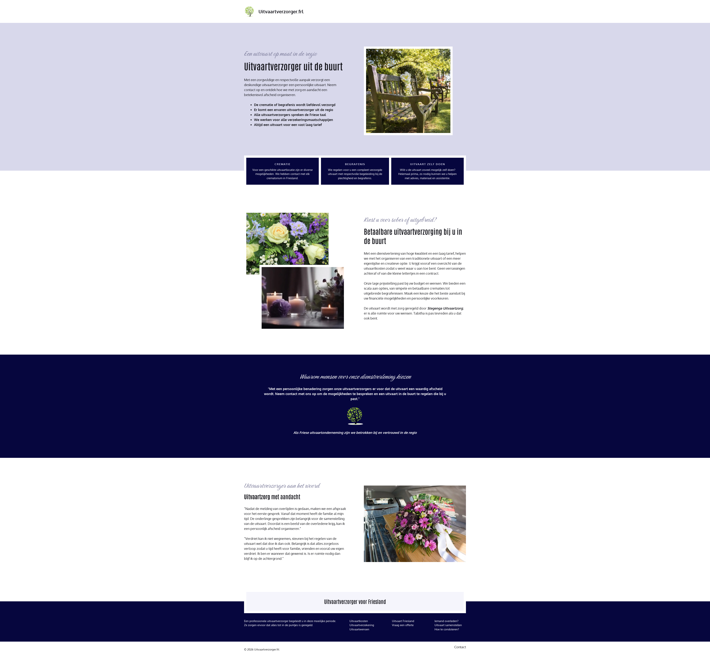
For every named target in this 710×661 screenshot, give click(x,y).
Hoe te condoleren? (447, 629)
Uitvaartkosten (358, 621)
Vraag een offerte (403, 625)
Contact (460, 647)
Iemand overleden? (446, 621)
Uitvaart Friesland (403, 621)
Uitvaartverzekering (361, 625)
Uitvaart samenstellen (448, 625)
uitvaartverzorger (277, 621)
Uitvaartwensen (359, 629)
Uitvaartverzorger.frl (281, 11)
